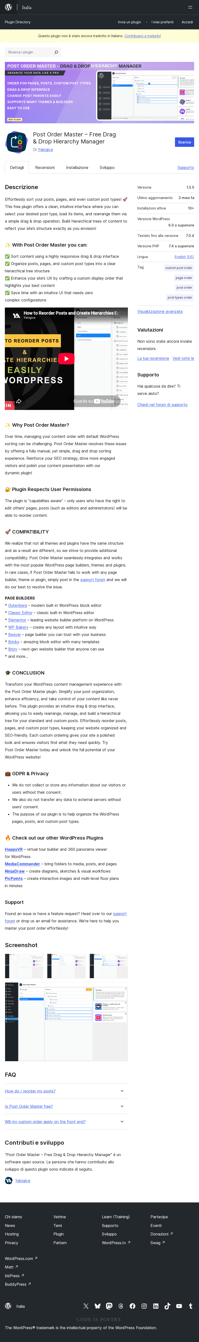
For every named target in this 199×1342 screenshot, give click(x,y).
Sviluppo (107, 167)
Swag (157, 1242)
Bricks (13, 641)
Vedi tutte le (183, 358)
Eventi (156, 1225)
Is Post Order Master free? (29, 1106)
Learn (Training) (116, 1216)
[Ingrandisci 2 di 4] (79, 960)
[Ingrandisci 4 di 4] (121, 988)
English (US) (184, 257)
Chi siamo (13, 1216)
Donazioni (161, 1234)
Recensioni (45, 167)
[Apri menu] (191, 7)
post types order (180, 297)
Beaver (14, 634)
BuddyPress (18, 1284)
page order (184, 278)
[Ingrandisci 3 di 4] (121, 960)
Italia (20, 1306)
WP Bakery (18, 627)
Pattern (60, 1242)
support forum (92, 579)
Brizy (12, 649)
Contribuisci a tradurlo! (142, 36)
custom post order (178, 268)
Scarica (184, 142)
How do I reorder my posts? (30, 1091)
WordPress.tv (116, 1242)
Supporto (186, 167)
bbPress (15, 1275)
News (10, 1225)
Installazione (77, 167)
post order (184, 287)
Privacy (11, 1242)
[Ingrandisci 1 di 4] (36, 960)
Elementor (17, 619)
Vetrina (59, 1216)
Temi (57, 1225)
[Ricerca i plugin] (56, 52)
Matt (11, 1267)
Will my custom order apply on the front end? (45, 1121)
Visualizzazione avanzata (159, 311)
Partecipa (159, 1216)
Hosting (12, 1234)
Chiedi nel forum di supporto (162, 404)
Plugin (58, 1234)
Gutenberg (17, 605)
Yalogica (45, 149)
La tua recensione (153, 358)
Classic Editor (20, 612)
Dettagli (17, 167)
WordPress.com (21, 1258)
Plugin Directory (18, 22)
